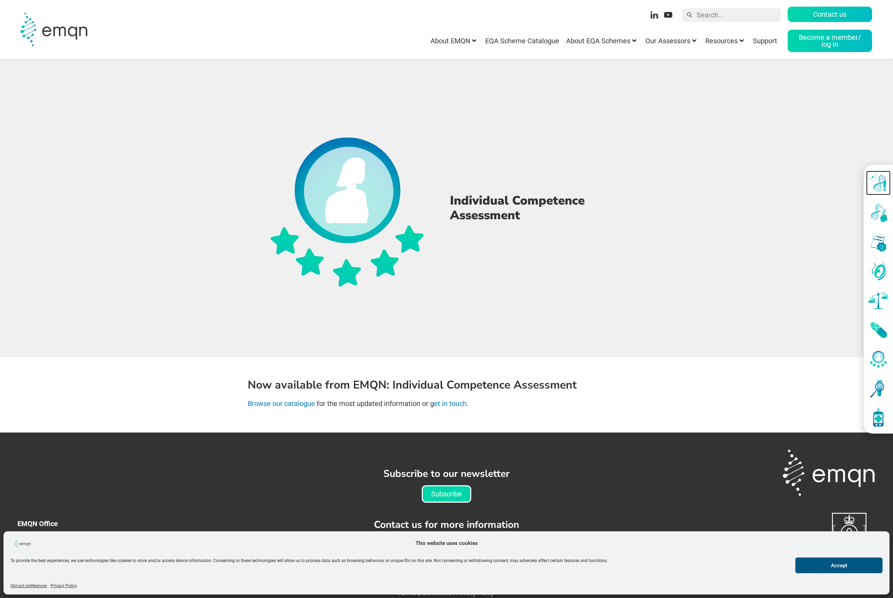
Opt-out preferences (28, 585)
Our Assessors (667, 41)
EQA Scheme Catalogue (522, 41)
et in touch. (452, 403)
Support (765, 41)
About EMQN (450, 41)
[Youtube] (668, 15)
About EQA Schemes (598, 41)
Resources (721, 41)
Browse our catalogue (281, 403)
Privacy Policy (64, 585)
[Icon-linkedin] (654, 15)
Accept (839, 565)
